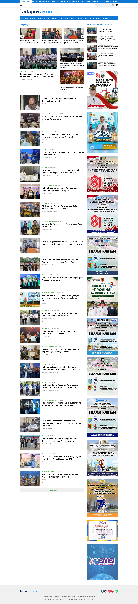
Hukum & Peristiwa (43, 18)
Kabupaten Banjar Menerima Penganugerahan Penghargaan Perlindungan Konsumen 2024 (62, 368)
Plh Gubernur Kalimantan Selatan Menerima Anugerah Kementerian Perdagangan (61, 404)
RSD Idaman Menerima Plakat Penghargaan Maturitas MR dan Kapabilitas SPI (61, 457)
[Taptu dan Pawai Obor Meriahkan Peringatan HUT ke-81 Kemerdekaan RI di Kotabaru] (92, 39)
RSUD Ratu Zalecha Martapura (49, 265)
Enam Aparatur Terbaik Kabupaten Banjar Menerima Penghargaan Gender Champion (72, 65)
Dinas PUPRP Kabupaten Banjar (50, 390)
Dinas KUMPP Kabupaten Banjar (50, 372)
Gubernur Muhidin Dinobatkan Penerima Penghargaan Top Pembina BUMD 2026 (71, 87)
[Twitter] (105, 591)
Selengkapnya (52, 490)
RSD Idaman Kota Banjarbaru (49, 211)
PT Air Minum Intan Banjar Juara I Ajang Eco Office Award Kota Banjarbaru (61, 314)
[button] (113, 4)
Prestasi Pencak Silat (47, 444)
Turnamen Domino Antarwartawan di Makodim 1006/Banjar (91, 1)
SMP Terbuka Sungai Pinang (49, 157)
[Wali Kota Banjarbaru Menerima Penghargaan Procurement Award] (30, 281)
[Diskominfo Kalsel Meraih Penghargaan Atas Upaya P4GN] (30, 227)
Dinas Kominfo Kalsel (47, 229)
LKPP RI (44, 283)
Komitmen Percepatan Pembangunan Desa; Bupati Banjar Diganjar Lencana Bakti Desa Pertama (61, 423)
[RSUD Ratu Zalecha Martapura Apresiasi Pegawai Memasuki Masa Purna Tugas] (30, 263)
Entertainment (107, 18)
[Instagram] (109, 591)
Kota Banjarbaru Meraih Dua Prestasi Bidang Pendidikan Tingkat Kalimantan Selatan (62, 171)
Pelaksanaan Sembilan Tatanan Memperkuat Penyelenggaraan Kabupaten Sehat (108, 47)
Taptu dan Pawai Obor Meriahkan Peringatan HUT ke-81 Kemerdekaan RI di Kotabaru (107, 39)
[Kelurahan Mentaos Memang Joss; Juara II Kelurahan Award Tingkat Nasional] (30, 138)
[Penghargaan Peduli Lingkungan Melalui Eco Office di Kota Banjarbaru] (30, 335)
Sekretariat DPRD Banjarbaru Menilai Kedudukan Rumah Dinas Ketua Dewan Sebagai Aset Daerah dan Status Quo (73, 42)
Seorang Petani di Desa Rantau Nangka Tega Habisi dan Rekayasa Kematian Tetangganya (52, 42)
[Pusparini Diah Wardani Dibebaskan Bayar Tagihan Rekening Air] (30, 102)
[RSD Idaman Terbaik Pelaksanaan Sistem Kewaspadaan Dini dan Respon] (30, 209)
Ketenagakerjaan (46, 354)
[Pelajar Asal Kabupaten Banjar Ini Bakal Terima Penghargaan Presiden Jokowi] (30, 442)
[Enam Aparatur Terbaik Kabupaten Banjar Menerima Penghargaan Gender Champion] (72, 55)
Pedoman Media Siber (68, 596)
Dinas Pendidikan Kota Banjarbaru (50, 175)
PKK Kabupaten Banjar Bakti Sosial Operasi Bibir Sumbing (46, 1)
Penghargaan (45, 408)
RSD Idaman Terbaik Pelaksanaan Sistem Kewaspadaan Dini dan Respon (60, 207)
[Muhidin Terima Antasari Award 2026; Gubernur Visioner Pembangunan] (30, 120)
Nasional (54, 18)
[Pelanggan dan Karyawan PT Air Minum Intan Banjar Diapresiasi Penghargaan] (38, 58)
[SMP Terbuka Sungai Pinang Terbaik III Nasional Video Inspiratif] (30, 156)
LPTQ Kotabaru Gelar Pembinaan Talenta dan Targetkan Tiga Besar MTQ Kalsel (106, 30)
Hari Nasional (45, 303)
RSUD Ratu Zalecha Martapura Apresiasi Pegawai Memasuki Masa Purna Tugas (60, 260)
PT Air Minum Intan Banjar (26, 79)
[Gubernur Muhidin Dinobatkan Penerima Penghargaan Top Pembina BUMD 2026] (72, 77)
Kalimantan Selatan (27, 18)
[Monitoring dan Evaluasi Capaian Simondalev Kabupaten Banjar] (92, 56)
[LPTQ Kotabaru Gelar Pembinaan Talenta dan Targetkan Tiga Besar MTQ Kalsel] (92, 30)
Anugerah (44, 122)
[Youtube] (112, 591)
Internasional (64, 18)
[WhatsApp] (116, 591)
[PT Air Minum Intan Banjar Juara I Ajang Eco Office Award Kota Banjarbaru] (30, 317)
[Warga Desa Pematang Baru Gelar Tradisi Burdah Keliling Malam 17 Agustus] (92, 65)
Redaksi (56, 596)
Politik (72, 18)
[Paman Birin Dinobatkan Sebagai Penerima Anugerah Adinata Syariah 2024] (30, 478)
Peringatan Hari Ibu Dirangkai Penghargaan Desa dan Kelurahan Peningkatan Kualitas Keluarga (61, 297)
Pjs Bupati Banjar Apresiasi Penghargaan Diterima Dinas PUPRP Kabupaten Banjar (60, 386)
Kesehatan (96, 18)
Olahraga (88, 18)
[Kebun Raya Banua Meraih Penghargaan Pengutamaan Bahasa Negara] (30, 191)
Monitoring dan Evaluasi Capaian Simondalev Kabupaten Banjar (105, 56)
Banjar (44, 149)
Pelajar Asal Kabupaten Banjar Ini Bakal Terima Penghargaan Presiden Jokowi (60, 439)
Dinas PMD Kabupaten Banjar (49, 428)
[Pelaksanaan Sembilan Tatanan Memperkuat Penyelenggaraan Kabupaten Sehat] (92, 48)
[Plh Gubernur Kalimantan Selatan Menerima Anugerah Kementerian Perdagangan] (30, 406)
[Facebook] (102, 591)
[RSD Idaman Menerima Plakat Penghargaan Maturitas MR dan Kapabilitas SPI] (30, 460)
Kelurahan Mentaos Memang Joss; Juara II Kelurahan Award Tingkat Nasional (61, 135)
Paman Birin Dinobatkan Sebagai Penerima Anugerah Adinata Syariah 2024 (61, 475)
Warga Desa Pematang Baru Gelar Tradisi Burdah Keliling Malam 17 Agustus (107, 64)
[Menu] (21, 5)
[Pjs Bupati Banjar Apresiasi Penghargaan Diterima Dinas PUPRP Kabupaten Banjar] (30, 388)
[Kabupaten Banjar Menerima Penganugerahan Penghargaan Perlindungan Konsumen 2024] (30, 370)
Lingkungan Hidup (46, 336)
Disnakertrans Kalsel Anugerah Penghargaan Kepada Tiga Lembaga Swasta (62, 350)
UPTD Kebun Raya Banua (48, 193)
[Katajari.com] (36, 11)
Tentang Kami (47, 596)
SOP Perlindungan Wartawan (86, 596)
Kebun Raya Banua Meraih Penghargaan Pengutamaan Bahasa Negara (60, 189)
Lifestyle (79, 18)
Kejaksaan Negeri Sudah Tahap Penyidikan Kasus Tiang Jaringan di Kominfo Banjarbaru (29, 42)
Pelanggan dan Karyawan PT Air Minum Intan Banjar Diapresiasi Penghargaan (37, 75)
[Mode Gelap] (117, 5)
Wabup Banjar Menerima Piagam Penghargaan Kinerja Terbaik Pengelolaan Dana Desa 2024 (63, 243)
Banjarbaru (23, 71)
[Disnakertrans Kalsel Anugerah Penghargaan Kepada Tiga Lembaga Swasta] (30, 352)
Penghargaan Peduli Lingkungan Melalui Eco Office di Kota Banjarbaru (61, 332)
